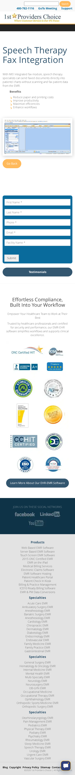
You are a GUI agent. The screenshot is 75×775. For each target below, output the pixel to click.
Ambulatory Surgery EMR (37, 607)
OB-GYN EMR (37, 688)
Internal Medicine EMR (37, 670)
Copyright (15, 767)
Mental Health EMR (38, 673)
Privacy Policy (30, 767)
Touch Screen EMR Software (37, 555)
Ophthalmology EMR (37, 699)
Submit (11, 258)
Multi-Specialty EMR (37, 677)
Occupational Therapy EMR (37, 696)
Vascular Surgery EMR (37, 758)
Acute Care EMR (38, 603)
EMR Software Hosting (37, 574)
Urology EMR (37, 751)
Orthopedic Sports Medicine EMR (37, 703)
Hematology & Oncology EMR (38, 666)
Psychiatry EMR (37, 736)
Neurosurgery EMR (37, 684)
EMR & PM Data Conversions (37, 592)
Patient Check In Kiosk (37, 581)
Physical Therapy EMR (37, 729)
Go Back (12, 163)
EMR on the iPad (37, 562)
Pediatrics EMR (37, 725)
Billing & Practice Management (37, 584)
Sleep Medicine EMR (38, 744)
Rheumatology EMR (37, 740)
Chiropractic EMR (37, 625)
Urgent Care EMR (37, 755)
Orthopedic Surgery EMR (37, 706)
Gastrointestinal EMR (37, 651)
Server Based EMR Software (37, 551)
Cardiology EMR (37, 621)
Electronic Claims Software (37, 570)
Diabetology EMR (37, 633)
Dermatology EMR (38, 629)
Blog (5, 767)
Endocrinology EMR (37, 636)
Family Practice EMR (37, 647)
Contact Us (58, 767)
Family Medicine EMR (37, 644)
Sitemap (45, 767)
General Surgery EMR (37, 662)
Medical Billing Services (37, 566)
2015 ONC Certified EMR (37, 559)
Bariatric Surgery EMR (37, 614)
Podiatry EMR (37, 733)
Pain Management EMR (37, 721)
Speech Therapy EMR (37, 747)
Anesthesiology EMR (37, 611)
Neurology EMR (37, 681)
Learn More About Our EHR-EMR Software (37, 483)
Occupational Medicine (37, 692)
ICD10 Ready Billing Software (37, 588)
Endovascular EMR (37, 640)
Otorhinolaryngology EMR (37, 718)
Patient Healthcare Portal (37, 577)
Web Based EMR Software (37, 548)
